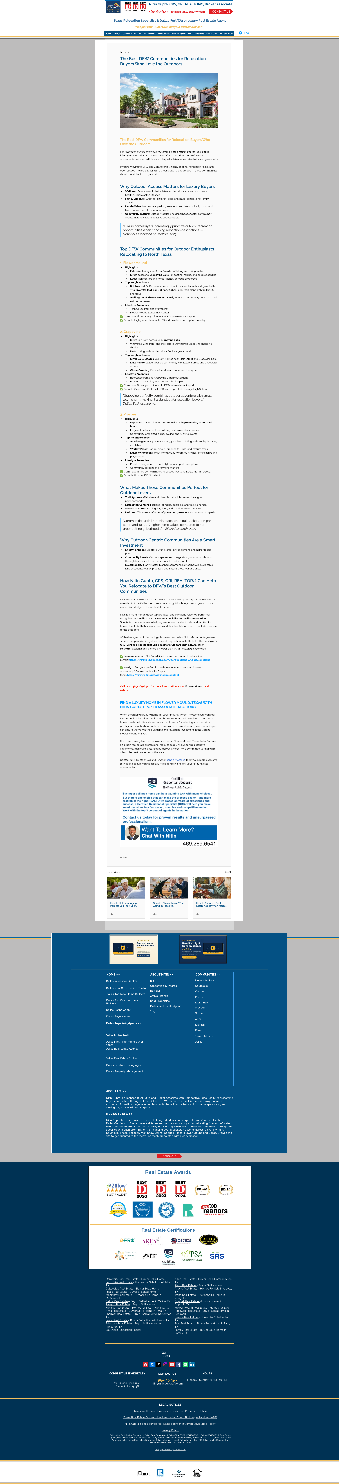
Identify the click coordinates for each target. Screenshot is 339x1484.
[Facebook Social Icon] (178, 1364)
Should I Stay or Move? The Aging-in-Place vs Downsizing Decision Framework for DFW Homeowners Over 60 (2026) (168, 904)
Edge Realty (208, 1423)
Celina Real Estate (117, 1301)
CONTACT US (167, 1373)
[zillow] (152, 1364)
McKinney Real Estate (119, 1295)
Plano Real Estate (186, 1285)
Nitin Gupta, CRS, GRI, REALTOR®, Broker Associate (191, 4)
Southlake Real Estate (119, 1282)
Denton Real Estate (187, 1317)
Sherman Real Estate (118, 1314)
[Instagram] (165, 1364)
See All (228, 872)
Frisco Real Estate (116, 1291)
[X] (158, 1364)
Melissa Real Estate (118, 1307)
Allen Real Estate (185, 1279)
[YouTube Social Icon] (172, 1364)
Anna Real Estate (116, 1310)
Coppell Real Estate (187, 1301)
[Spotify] (185, 1364)
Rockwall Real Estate (188, 1310)
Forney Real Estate (186, 1329)
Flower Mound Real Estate (191, 1307)
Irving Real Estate (185, 1295)
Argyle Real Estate (186, 1288)
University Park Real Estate (122, 1279)
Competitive (192, 1423)
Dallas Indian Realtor (118, 1035)
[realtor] (145, 1364)
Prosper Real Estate (118, 1304)
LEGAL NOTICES (170, 1404)
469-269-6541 (158, 11)
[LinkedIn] (192, 1364)
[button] (117, 33)
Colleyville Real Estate (119, 1288)
